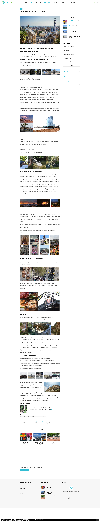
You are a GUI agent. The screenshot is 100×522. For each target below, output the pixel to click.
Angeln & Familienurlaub (68, 68)
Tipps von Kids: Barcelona (34, 406)
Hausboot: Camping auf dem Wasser (38, 421)
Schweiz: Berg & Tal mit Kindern (73, 27)
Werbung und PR (22, 488)
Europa (30, 2)
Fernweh (65, 76)
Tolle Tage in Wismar (53, 442)
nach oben (78, 505)
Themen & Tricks (64, 2)
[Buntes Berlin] (26, 437)
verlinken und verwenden (24, 495)
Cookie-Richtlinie (27, 520)
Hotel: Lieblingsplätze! (49, 421)
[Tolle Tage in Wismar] (53, 437)
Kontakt (21, 485)
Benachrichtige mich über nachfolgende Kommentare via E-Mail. (31, 467)
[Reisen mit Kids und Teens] (7, 2)
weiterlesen (53, 409)
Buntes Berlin (26, 442)
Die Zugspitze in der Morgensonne (39, 443)
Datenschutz (22, 490)
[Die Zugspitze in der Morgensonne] (39, 437)
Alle (26, 2)
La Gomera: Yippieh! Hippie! (74, 31)
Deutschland (38, 2)
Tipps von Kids (55, 2)
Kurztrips (46, 2)
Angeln (73, 2)
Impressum (21, 493)
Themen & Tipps (66, 81)
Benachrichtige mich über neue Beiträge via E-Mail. (29, 468)
